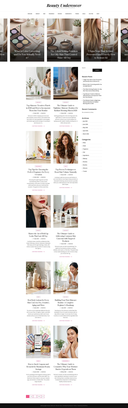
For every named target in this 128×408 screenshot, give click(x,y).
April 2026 (85, 130)
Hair (44, 13)
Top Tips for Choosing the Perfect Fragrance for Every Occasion (38, 172)
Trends (77, 13)
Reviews (60, 13)
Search (83, 68)
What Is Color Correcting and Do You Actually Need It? (101, 54)
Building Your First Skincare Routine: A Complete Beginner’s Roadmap (66, 302)
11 (39, 396)
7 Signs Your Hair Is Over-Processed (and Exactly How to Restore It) (64, 54)
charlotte (43, 113)
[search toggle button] (101, 18)
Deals (84, 13)
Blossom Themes (73, 405)
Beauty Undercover (64, 5)
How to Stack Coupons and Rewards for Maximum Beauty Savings (38, 366)
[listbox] (64, 40)
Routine (91, 13)
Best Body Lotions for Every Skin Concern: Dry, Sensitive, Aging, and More (38, 302)
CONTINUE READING (37, 126)
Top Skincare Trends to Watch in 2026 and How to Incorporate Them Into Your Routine (38, 108)
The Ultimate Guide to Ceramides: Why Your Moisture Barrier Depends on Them (66, 366)
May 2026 (85, 127)
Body (98, 13)
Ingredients (68, 13)
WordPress (85, 405)
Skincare (30, 13)
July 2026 (85, 121)
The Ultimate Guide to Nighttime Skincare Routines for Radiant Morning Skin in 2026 (65, 108)
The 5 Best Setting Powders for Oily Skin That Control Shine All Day (27, 54)
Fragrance (51, 13)
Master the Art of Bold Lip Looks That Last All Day (38, 234)
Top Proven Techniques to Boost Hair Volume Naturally (66, 170)
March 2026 (86, 134)
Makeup (38, 13)
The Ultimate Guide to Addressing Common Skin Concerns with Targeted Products (66, 237)
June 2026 (85, 124)
